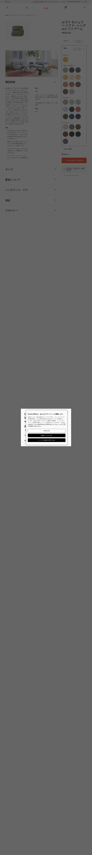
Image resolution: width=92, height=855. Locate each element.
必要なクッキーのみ (46, 435)
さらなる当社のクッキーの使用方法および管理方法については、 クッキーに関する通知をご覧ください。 (46, 424)
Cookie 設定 (46, 431)
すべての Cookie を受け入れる (46, 440)
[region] (46, 427)
